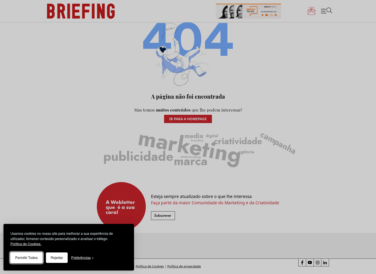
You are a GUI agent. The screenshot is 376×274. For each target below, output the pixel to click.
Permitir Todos (26, 257)
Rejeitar (57, 257)
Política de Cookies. (25, 243)
